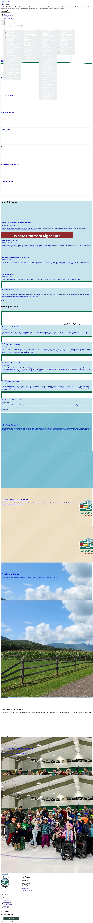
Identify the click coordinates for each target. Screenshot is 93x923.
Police (26, 52)
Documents (60, 29)
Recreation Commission (10, 41)
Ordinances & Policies (67, 34)
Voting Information (48, 94)
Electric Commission (12, 54)
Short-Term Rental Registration (48, 86)
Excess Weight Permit (49, 59)
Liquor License (46, 64)
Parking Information (48, 70)
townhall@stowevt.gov (27, 890)
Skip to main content (5, 1)
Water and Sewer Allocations (47, 96)
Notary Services (47, 69)
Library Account (47, 62)
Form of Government (13, 69)
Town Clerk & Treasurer (28, 59)
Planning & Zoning (30, 50)
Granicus (20, 921)
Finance (26, 40)
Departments (25, 29)
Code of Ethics (64, 37)
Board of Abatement (12, 64)
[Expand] (13, 29)
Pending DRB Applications (64, 41)
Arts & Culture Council (13, 57)
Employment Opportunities (46, 56)
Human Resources (30, 45)
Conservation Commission (10, 38)
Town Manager (29, 32)
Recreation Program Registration (48, 75)
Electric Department (30, 35)
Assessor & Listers (30, 34)
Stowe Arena (28, 55)
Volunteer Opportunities (10, 66)
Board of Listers (11, 49)
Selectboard (10, 30)
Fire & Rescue (28, 42)
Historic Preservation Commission (13, 44)
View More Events (5, 409)
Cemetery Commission (13, 47)
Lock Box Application (49, 65)
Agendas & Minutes (12, 70)
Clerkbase (63, 52)
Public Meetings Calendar (11, 75)
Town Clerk (6, 903)
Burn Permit (46, 44)
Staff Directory (29, 30)
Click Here (11, 918)
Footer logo (5, 882)
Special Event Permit (48, 89)
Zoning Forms (46, 99)
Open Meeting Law (66, 39)
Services (41, 29)
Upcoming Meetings (12, 72)
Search (2, 25)
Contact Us (6, 907)
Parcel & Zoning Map (66, 47)
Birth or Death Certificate (46, 38)
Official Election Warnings (65, 49)
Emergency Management (28, 38)
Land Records (64, 54)
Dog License (46, 54)
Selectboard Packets (66, 32)
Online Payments (47, 30)
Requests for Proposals (49, 81)
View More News (5, 300)
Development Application (46, 48)
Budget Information (66, 35)
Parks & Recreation (30, 49)
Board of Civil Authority (10, 61)
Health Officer (28, 44)
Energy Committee (12, 55)
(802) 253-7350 (25, 888)
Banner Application (48, 35)
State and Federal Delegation (11, 78)
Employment (6, 906)
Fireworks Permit (47, 60)
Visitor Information (7, 900)
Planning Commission (13, 35)
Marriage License (47, 67)
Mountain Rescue (29, 47)
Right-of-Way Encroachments (47, 83)
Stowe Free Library (30, 57)
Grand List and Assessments (64, 44)
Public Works (28, 54)
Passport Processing (48, 72)
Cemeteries (45, 45)
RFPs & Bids (79, 29)
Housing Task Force (12, 59)
